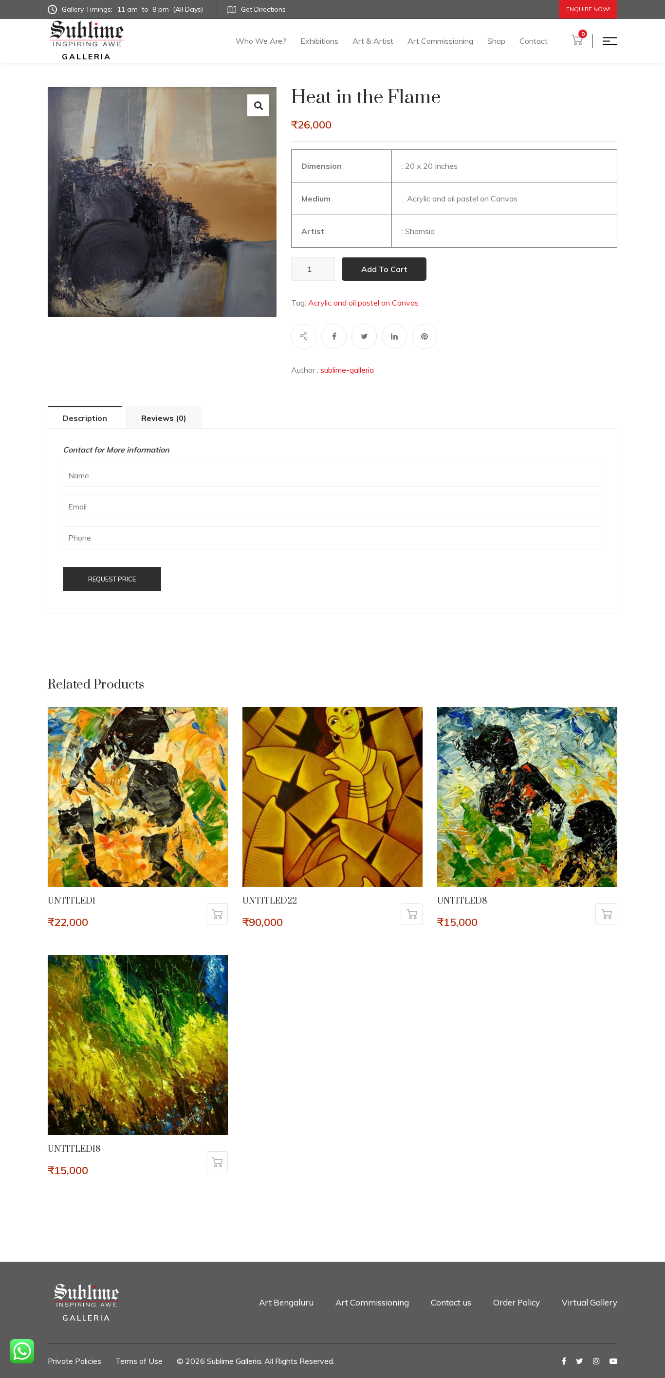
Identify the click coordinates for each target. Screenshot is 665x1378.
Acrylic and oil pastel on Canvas (363, 303)
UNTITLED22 (269, 901)
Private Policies (74, 1361)
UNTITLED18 (74, 1149)
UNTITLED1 (71, 901)
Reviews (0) (163, 418)
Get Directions (263, 9)
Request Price (112, 579)
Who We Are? (261, 41)
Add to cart (384, 269)
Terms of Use (139, 1361)
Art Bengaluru (286, 1302)
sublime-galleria (347, 370)
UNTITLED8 (462, 901)
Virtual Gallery (589, 1302)
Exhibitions (319, 41)
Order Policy (516, 1302)
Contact (533, 41)
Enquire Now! (588, 9)
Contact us (451, 1302)
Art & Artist (372, 41)
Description (85, 418)
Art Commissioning (440, 41)
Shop (496, 41)
